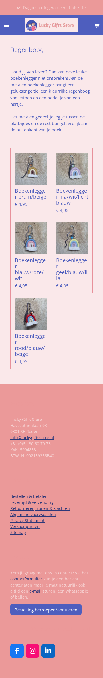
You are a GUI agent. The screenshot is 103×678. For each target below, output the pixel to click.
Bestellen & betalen (29, 496)
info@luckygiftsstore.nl (32, 437)
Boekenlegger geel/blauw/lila (72, 269)
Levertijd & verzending (32, 502)
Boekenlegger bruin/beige (30, 194)
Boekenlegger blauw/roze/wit (30, 269)
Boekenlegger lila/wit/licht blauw (72, 197)
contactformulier (26, 579)
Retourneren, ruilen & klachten (40, 508)
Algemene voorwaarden (33, 514)
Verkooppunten (25, 526)
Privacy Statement (27, 520)
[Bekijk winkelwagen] (96, 25)
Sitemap (18, 532)
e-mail (35, 591)
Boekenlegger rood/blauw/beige (30, 345)
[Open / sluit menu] (6, 25)
